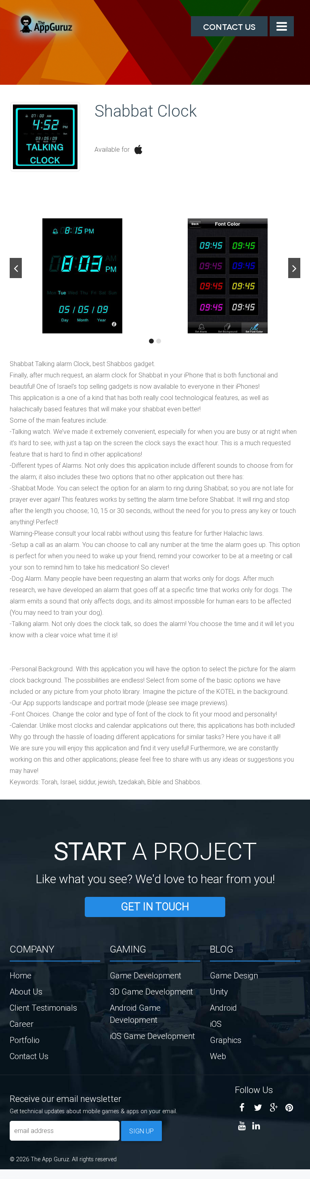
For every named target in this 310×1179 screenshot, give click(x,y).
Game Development (145, 975)
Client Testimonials (43, 1008)
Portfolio (25, 1040)
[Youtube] (242, 1126)
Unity (219, 991)
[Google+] (273, 1108)
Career (22, 1024)
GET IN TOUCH (155, 906)
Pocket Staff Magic (20, 1176)
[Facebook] (242, 1108)
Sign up (141, 1131)
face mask (2, 1176)
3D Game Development (151, 991)
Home (20, 975)
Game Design (234, 975)
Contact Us (229, 26)
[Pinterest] (289, 1108)
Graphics (225, 1040)
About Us (26, 991)
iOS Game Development (152, 1036)
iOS (216, 1024)
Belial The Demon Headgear (10, 1176)
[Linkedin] (256, 1126)
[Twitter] (258, 1108)
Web (218, 1056)
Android (223, 1008)
